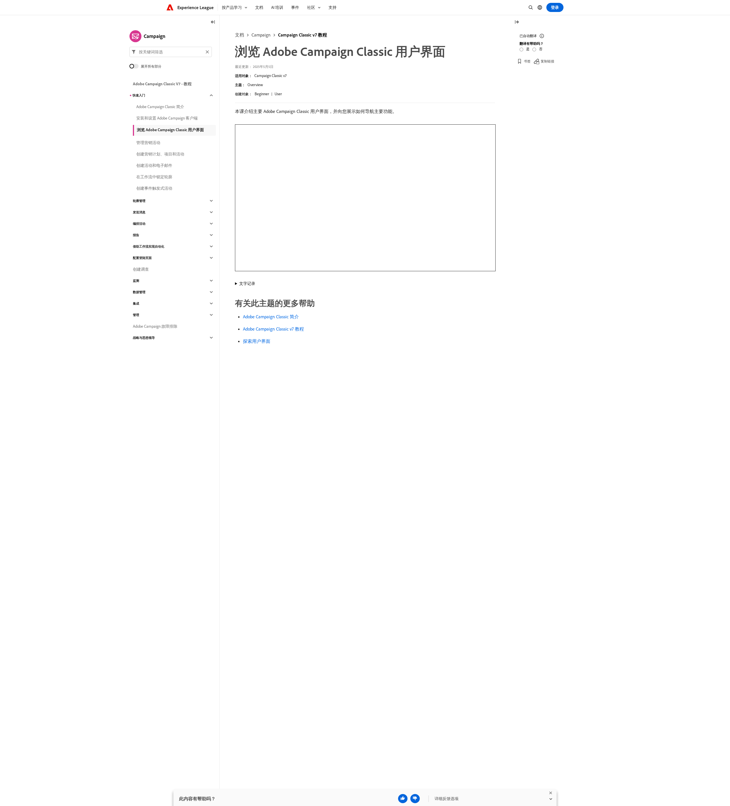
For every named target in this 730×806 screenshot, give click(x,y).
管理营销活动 (148, 142)
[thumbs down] (415, 798)
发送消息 (139, 212)
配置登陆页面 (142, 258)
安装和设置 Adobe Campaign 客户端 (167, 118)
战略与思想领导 (144, 338)
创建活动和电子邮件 (154, 165)
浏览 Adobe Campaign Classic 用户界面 (170, 129)
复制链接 (547, 61)
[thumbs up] (402, 798)
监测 (136, 281)
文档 (239, 35)
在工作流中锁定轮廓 (154, 176)
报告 (136, 235)
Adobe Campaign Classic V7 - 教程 (162, 83)
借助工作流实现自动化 (148, 246)
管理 (136, 315)
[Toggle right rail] (516, 22)
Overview (255, 84)
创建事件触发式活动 (154, 188)
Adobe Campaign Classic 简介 (271, 316)
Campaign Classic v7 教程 (302, 35)
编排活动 (139, 224)
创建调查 (141, 269)
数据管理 (139, 292)
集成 (136, 303)
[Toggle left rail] (213, 22)
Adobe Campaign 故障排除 (155, 326)
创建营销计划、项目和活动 (160, 154)
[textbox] (170, 52)
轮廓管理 (139, 201)
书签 (527, 61)
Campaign (261, 35)
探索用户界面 (256, 341)
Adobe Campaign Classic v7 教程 (273, 329)
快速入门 (139, 95)
